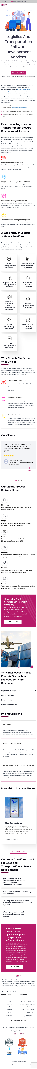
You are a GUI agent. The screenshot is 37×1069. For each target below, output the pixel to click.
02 (18, 481)
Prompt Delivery (7, 695)
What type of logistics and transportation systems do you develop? (15, 914)
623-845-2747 (6, 1)
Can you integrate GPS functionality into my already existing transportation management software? (14, 881)
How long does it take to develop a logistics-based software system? (16, 903)
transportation (13, 96)
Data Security (6, 700)
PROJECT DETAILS (10, 839)
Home (3, 76)
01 (16, 481)
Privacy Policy (9, 1064)
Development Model (9, 705)
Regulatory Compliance (10, 690)
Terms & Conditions (20, 1064)
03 (21, 481)
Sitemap (29, 1064)
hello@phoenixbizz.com (19, 1)
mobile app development (19, 108)
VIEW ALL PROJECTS (18, 851)
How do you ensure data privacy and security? (15, 892)
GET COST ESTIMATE (18, 72)
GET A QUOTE (13, 622)
